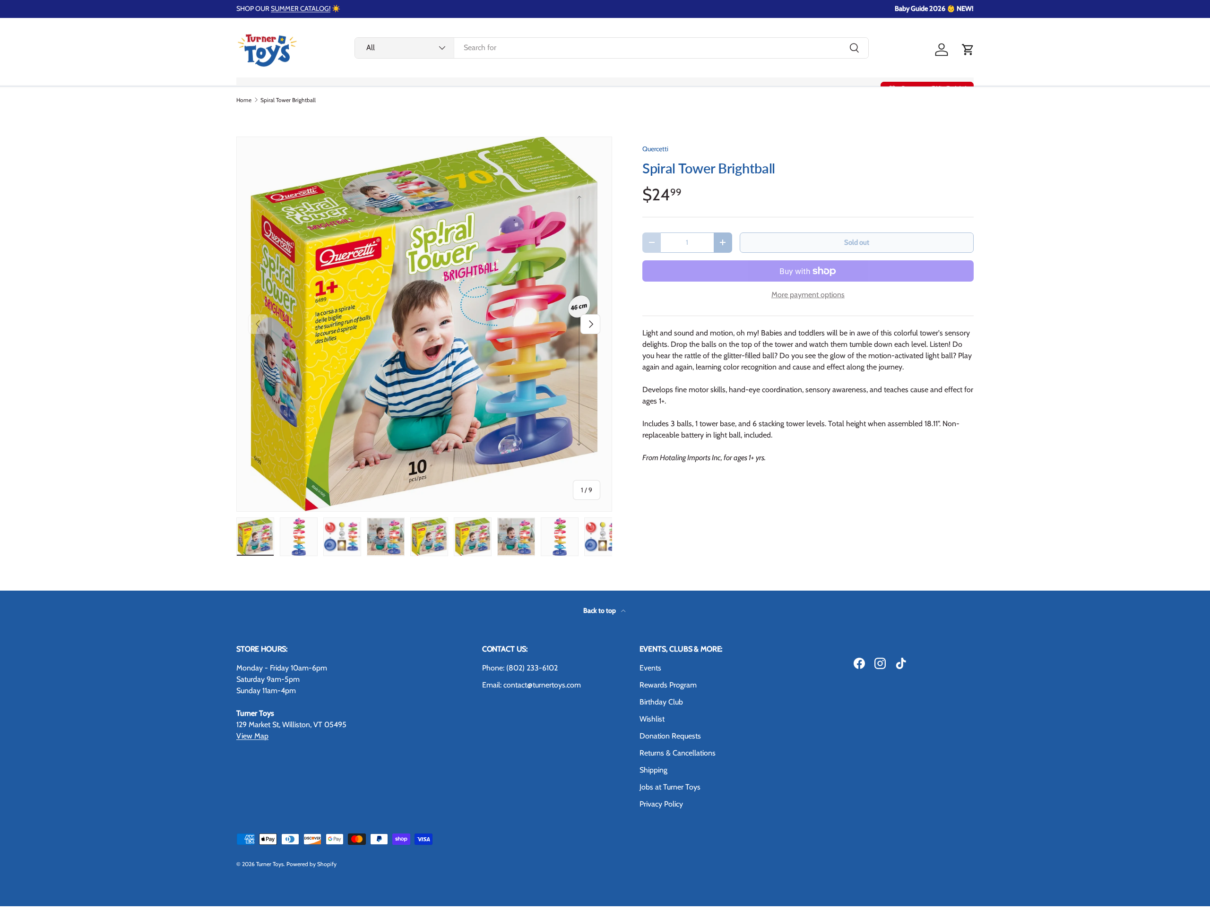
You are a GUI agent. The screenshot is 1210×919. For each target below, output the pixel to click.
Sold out (856, 242)
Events (650, 667)
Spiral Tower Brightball (288, 100)
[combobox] (611, 47)
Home (243, 100)
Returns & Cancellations (678, 752)
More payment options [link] (808, 294)
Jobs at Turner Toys (670, 786)
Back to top (600, 610)
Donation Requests (670, 735)
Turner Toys (270, 863)
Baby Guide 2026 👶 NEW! (934, 8)
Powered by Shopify (311, 863)
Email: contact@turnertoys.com (531, 684)
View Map (252, 735)
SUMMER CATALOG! (300, 8)
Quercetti (655, 149)
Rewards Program (668, 684)
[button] (968, 49)
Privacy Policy (661, 803)
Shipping (653, 769)
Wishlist (652, 718)
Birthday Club (661, 701)
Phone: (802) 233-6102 (520, 667)
